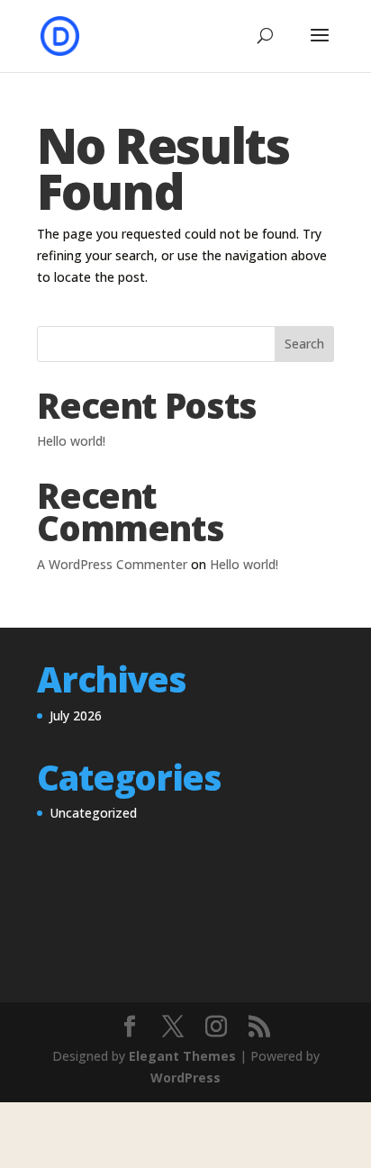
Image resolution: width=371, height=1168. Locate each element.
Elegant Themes (182, 1055)
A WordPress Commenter (112, 564)
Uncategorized (93, 812)
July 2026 (76, 715)
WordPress (185, 1077)
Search (304, 343)
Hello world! (71, 440)
